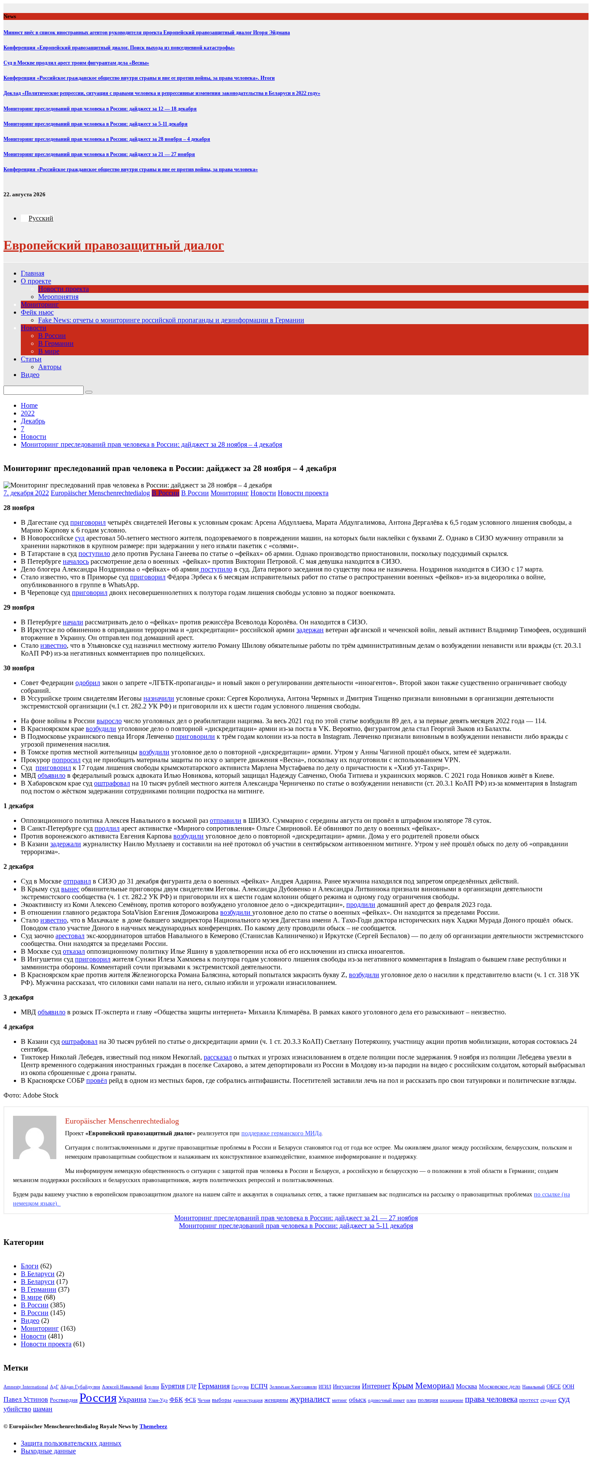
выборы (221, 1400)
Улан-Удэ (158, 1400)
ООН (568, 1386)
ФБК (176, 1399)
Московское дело (499, 1386)
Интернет (376, 1386)
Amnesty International (25, 1386)
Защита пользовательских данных (71, 1443)
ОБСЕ (553, 1386)
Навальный (533, 1386)
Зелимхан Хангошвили (293, 1386)
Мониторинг (40, 304)
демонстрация (248, 1400)
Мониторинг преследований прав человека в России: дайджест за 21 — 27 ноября (99, 154)
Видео (30, 374)
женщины (276, 1400)
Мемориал (434, 1385)
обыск (357, 1399)
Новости (33, 327)
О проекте (36, 281)
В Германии (56, 343)
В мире (48, 351)
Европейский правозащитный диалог (113, 245)
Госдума (240, 1386)
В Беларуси (38, 1273)
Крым (402, 1385)
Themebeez (153, 1426)
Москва (466, 1386)
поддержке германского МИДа (281, 1133)
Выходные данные (48, 1451)
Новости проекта (63, 288)
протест (529, 1400)
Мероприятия (58, 296)
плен (411, 1400)
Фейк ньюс (37, 312)
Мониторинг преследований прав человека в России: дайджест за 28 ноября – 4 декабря (106, 139)
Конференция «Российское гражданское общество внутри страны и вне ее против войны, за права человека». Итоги (139, 78)
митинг (339, 1400)
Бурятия (173, 1386)
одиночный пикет (386, 1400)
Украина (132, 1399)
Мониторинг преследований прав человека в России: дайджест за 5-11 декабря (95, 124)
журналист (310, 1399)
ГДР (191, 1386)
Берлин (151, 1386)
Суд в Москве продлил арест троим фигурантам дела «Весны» (76, 63)
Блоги (30, 1266)
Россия (98, 1397)
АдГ (54, 1386)
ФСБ (190, 1400)
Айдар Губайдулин (80, 1386)
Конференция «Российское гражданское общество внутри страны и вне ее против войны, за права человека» (130, 169)
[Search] (88, 392)
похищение (451, 1400)
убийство (17, 1409)
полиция (428, 1400)
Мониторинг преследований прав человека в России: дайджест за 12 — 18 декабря (100, 109)
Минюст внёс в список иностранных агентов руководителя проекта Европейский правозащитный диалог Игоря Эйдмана (146, 32)
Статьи (31, 359)
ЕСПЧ (259, 1386)
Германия (214, 1385)
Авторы (50, 366)
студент (548, 1400)
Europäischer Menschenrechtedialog (100, 493)
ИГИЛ (325, 1386)
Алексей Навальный (122, 1386)
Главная (32, 273)
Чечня (204, 1400)
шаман (42, 1409)
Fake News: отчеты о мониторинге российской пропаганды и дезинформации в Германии (171, 320)
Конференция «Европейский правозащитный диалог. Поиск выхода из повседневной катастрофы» (119, 48)
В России (52, 335)
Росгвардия (64, 1400)
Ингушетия (346, 1386)
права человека (491, 1399)
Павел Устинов (25, 1399)
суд (564, 1399)
